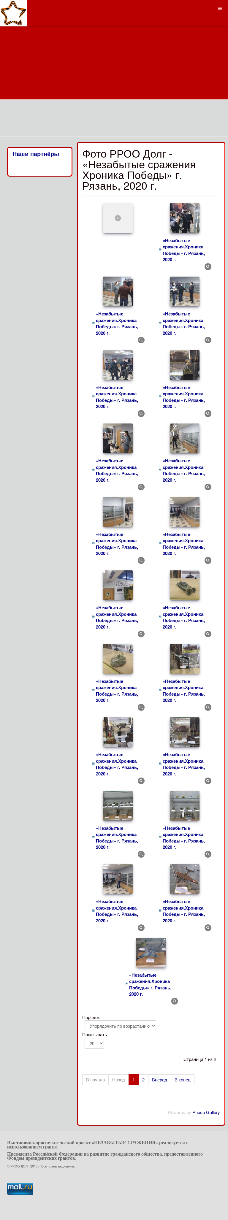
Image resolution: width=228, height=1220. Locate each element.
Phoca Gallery (206, 1112)
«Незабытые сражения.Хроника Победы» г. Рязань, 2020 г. (184, 250)
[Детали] (208, 266)
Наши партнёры (35, 154)
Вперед (159, 1079)
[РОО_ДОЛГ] (13, 8)
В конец (183, 1079)
